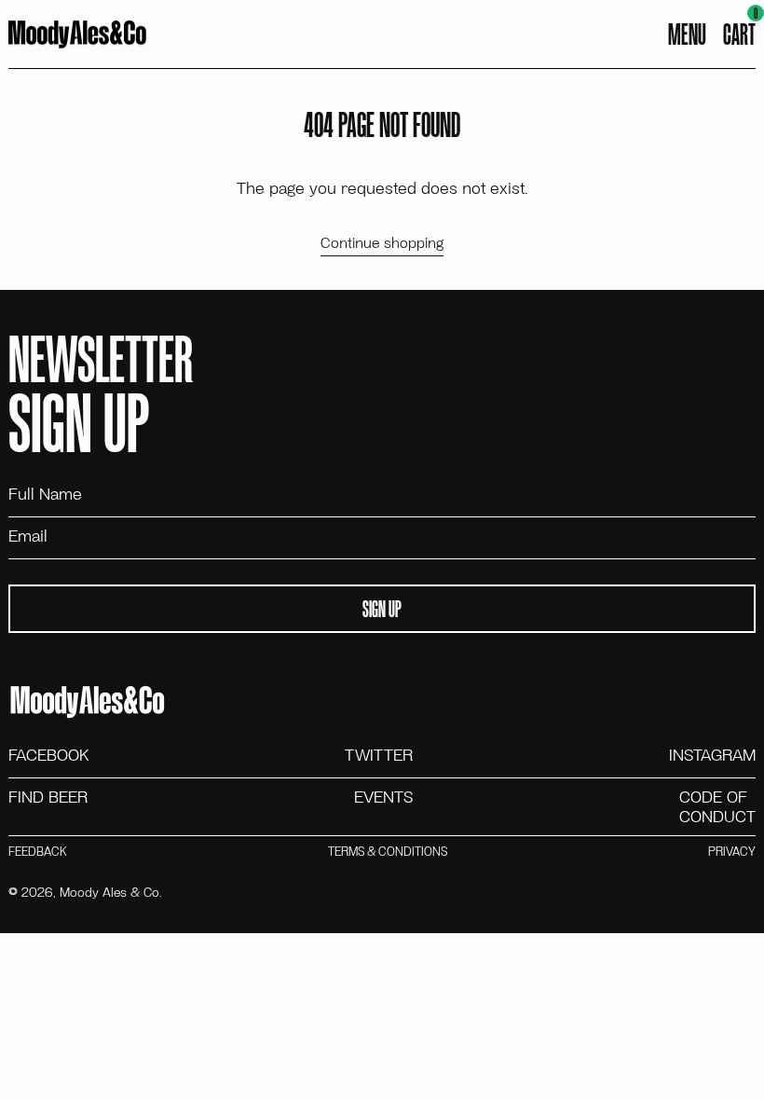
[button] (739, 34)
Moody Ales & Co (109, 891)
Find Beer (48, 798)
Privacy (732, 852)
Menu (687, 33)
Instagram (712, 755)
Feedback (37, 852)
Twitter (379, 755)
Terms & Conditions (387, 852)
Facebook (48, 755)
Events (383, 798)
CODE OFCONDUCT (717, 807)
